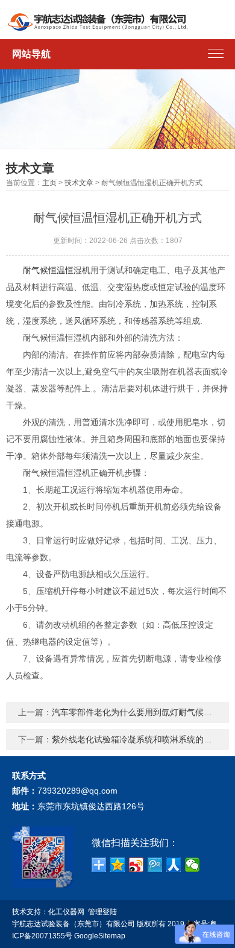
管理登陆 (102, 912)
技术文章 (78, 183)
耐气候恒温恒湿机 (56, 270)
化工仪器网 (66, 912)
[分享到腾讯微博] (155, 865)
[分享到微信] (192, 865)
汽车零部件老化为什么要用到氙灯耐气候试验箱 (140, 712)
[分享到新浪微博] (136, 865)
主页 (49, 183)
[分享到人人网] (173, 865)
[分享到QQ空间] (117, 865)
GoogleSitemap (99, 936)
